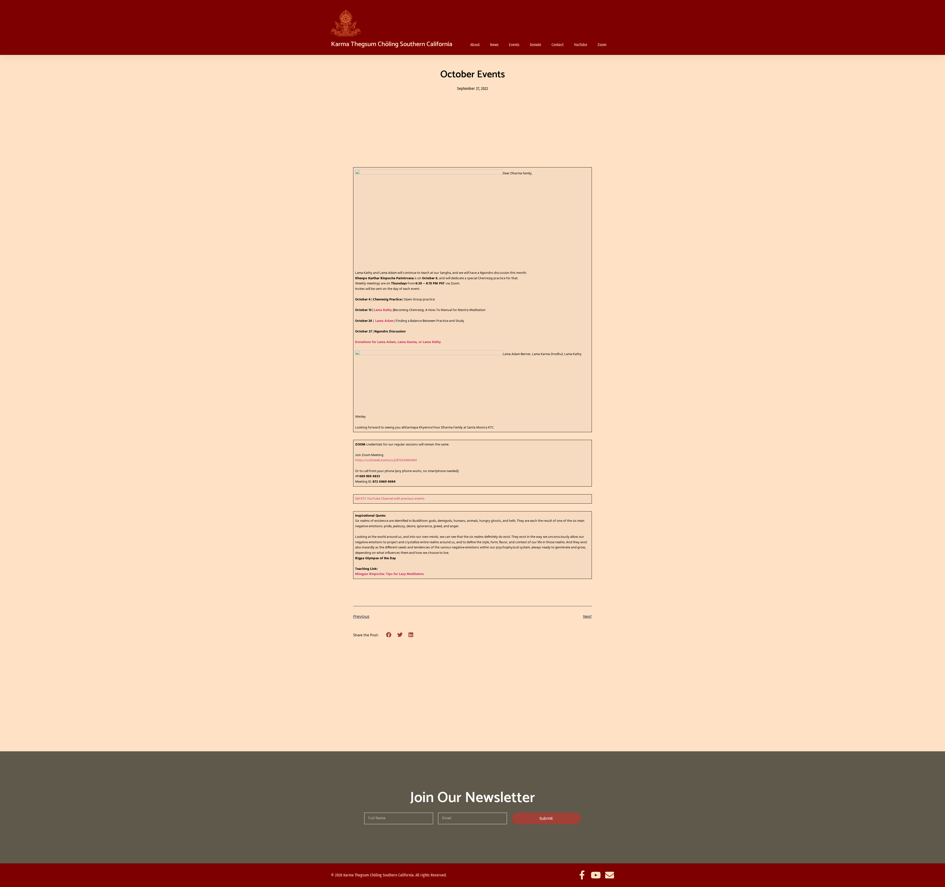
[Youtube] (595, 875)
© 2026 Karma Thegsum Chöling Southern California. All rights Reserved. (389, 875)
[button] (389, 635)
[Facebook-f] (582, 875)
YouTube (580, 44)
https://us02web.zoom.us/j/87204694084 (386, 460)
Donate (535, 44)
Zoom (602, 44)
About (475, 44)
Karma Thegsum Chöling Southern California (391, 44)
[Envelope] (609, 875)
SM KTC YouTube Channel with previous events (390, 499)
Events (514, 44)
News (494, 44)
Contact (557, 44)
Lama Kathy (383, 310)
